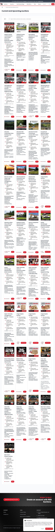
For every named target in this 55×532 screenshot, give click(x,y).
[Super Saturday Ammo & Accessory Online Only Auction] (21, 260)
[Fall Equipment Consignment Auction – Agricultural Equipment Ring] (46, 27)
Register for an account (11, 499)
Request (25, 1)
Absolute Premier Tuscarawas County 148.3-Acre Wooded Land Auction (33, 135)
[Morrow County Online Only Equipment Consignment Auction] (9, 170)
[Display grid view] (5, 19)
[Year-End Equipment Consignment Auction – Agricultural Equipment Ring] (9, 400)
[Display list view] (6, 19)
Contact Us (5, 514)
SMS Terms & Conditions (25, 516)
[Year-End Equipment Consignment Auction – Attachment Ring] (21, 400)
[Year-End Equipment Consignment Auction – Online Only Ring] (34, 400)
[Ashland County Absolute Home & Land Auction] (21, 215)
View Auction (48, 206)
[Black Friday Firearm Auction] (21, 352)
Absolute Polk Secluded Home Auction (21, 133)
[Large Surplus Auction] (46, 170)
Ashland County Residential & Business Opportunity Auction (21, 37)
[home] (1, 4)
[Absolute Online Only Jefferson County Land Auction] (9, 215)
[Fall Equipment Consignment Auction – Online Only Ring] (34, 78)
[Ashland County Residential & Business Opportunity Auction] (21, 27)
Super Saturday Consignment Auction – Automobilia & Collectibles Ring (33, 270)
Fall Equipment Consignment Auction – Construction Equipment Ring (8, 88)
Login (53, 4)
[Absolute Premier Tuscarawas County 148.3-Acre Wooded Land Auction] (34, 125)
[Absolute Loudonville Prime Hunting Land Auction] (9, 125)
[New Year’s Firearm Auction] (9, 448)
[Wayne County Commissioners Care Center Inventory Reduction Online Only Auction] (9, 27)
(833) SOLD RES (41, 515)
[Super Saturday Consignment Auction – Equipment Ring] (46, 260)
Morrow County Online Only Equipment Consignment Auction (8, 180)
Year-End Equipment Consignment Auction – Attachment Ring (21, 410)
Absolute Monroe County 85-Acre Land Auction (21, 178)
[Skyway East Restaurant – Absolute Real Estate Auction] (34, 170)
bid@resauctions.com (42, 517)
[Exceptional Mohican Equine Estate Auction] (46, 125)
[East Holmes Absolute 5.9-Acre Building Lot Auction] (34, 27)
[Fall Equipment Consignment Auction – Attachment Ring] (21, 78)
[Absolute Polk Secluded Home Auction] (21, 125)
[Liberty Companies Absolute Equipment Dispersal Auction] (34, 215)
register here (40, 1)
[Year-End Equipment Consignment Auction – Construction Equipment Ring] (46, 352)
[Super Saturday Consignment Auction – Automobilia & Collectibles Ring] (34, 260)
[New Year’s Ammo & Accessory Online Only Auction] (46, 400)
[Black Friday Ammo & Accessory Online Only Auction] (9, 352)
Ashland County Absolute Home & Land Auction (21, 224)
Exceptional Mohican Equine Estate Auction (45, 133)
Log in (13, 69)
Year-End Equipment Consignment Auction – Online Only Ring (33, 410)
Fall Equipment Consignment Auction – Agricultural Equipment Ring (45, 37)
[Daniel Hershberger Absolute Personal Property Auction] (46, 215)
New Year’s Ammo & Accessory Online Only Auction (46, 408)
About (4, 512)
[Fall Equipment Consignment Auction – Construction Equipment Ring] (9, 78)
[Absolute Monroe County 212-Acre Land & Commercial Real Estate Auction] (46, 78)
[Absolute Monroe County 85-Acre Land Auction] (21, 170)
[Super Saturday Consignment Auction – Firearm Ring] (9, 307)
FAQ (35, 4)
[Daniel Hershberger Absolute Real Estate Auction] (9, 260)
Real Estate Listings (20, 4)
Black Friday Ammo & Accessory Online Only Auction (9, 360)
